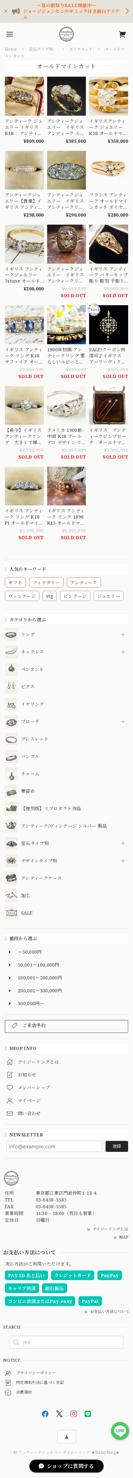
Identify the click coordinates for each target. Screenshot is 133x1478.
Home (11, 49)
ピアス (28, 687)
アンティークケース (41, 878)
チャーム (30, 774)
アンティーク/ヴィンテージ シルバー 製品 (64, 826)
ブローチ (30, 721)
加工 (25, 896)
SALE (26, 913)
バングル (30, 756)
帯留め (28, 791)
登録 (117, 1146)
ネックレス (32, 652)
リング (28, 634)
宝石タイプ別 (37, 843)
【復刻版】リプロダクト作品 (51, 809)
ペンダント (32, 669)
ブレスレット (34, 739)
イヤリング (32, 704)
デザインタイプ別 (39, 861)
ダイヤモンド (81, 49)
